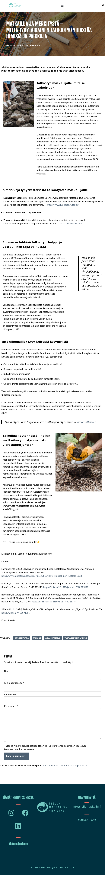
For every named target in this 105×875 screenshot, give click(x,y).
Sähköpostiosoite (14, 682)
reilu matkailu (22, 638)
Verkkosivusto (11, 694)
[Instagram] (11, 812)
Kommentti (11, 706)
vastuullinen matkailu (76, 638)
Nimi (7, 671)
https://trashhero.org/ (71, 223)
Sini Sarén (18, 45)
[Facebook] (25, 812)
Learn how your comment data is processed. (65, 765)
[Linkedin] (18, 825)
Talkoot (37, 638)
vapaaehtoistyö (52, 638)
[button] (62, 6)
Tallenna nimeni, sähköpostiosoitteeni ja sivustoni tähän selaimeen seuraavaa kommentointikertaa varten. (45, 747)
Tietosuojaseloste (18, 844)
